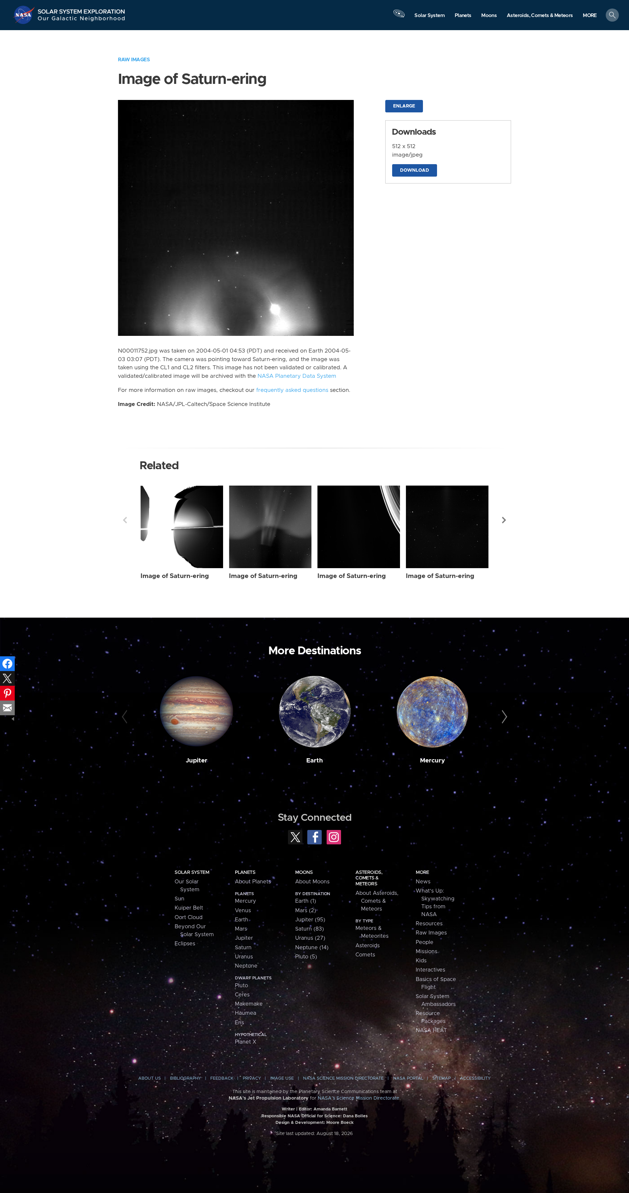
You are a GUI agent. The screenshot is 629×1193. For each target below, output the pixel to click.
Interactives (430, 969)
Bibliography (185, 1078)
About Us (149, 1078)
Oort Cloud (188, 917)
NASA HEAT (431, 1030)
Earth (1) (305, 901)
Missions (426, 951)
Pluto (241, 985)
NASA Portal (408, 1078)
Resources (429, 923)
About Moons (312, 881)
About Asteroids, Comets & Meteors (376, 901)
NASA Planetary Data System (296, 376)
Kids (421, 960)
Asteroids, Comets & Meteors (368, 878)
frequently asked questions (292, 390)
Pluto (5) (306, 956)
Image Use (282, 1078)
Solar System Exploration (81, 10)
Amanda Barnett (330, 1109)
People (424, 942)
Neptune (246, 966)
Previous (125, 520)
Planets (245, 872)
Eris (239, 1022)
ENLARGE (404, 106)
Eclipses (185, 943)
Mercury (432, 761)
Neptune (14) (312, 947)
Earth (314, 761)
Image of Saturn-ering (175, 576)
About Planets (253, 881)
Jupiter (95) (310, 919)
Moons (304, 872)
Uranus (244, 956)
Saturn (243, 947)
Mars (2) (305, 910)
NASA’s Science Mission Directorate (358, 1098)
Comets (365, 954)
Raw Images (134, 59)
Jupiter (196, 761)
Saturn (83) (309, 929)
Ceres (242, 994)
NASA (24, 15)
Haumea (245, 1013)
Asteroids (367, 945)
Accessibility (475, 1078)
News (423, 881)
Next (504, 520)
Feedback (221, 1078)
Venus (243, 910)
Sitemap (441, 1078)
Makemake (249, 1004)
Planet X (245, 1042)
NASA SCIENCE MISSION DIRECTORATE (343, 1078)
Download (414, 170)
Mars (241, 929)
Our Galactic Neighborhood (81, 20)
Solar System (192, 872)
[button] (590, 16)
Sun (179, 898)
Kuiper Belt (189, 908)
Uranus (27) (310, 938)
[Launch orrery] (399, 16)
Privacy (252, 1078)
